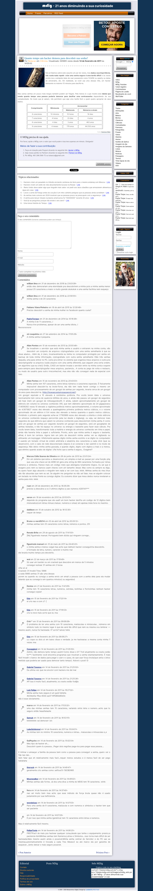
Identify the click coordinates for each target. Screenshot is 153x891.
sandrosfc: (119, 190)
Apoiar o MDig (73, 150)
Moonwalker (32, 779)
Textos (118, 158)
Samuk (30, 718)
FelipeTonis (32, 830)
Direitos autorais (27, 870)
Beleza (118, 115)
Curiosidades (120, 125)
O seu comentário (39, 219)
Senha (118, 240)
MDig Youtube (120, 84)
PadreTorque (33, 319)
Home (30, 13)
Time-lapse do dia (122, 161)
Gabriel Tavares (34, 667)
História (118, 137)
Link (108, 182)
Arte (117, 113)
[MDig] (47, 5)
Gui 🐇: (118, 184)
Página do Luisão (122, 92)
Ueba (117, 80)
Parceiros (48, 13)
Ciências (44, 61)
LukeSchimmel (34, 729)
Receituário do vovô (123, 94)
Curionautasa (120, 89)
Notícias (118, 154)
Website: (21, 265)
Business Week (105, 132)
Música (118, 151)
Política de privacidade (29, 879)
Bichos (118, 118)
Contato (23, 867)
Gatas (117, 135)
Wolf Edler (119, 96)
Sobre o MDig (26, 884)
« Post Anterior (24, 852)
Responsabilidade (27, 876)
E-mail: (20, 258)
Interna (127, 59)
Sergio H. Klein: (121, 186)
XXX (117, 166)
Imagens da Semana (123, 146)
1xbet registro (120, 87)
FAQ (21, 873)
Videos (118, 163)
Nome (20, 251)
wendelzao (32, 803)
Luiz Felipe (32, 690)
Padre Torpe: (120, 194)
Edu (28, 598)
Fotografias (119, 130)
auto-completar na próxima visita (32, 272)
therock (30, 767)
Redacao (32, 61)
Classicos (119, 120)
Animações (119, 111)
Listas (117, 149)
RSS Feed (59, 13)
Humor (118, 139)
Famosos (118, 127)
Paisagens (119, 156)
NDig (117, 82)
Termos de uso (26, 882)
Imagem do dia (121, 144)
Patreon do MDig (75, 153)
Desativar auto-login (125, 252)
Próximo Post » (102, 852)
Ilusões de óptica (122, 142)
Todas (117, 108)
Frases (38, 13)
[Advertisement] (42, 36)
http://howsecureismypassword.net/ (59, 392)
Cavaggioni (32, 649)
